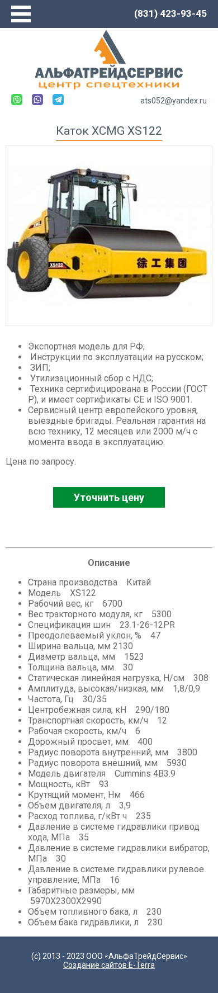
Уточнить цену (109, 497)
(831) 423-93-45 (170, 13)
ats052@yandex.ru (173, 100)
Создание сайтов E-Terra (109, 965)
